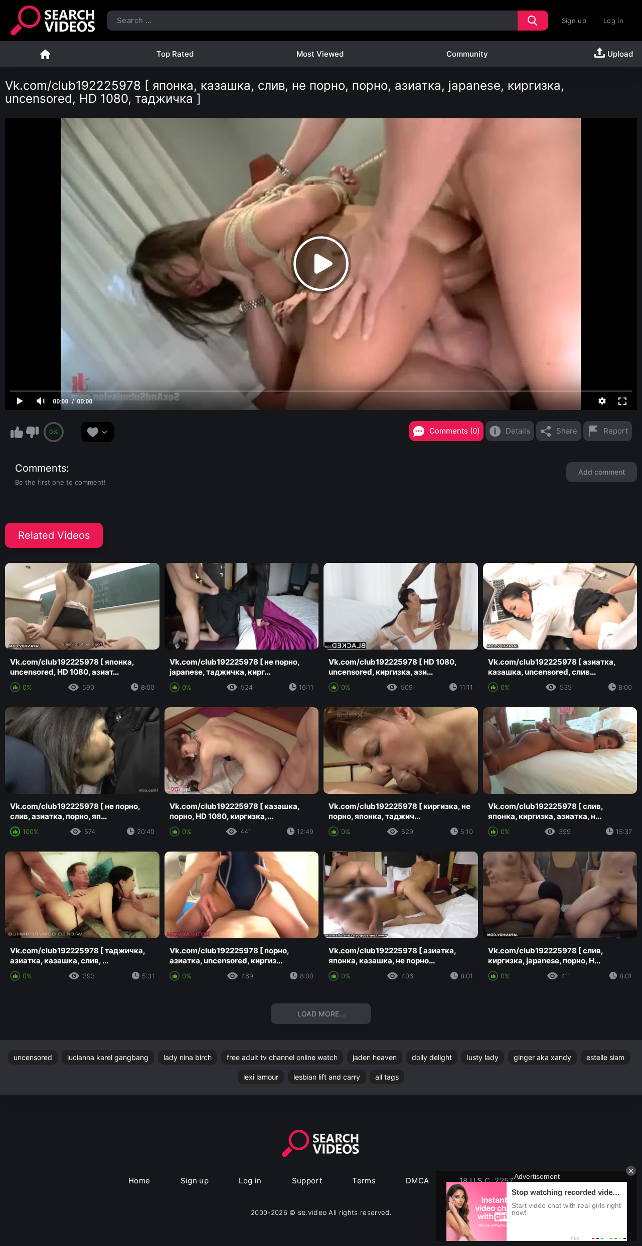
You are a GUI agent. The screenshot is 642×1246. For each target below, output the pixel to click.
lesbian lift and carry (326, 1077)
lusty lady (483, 1057)
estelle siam (605, 1057)
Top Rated (175, 54)
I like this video (16, 432)
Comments (40, 468)
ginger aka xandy (542, 1057)
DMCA (417, 1180)
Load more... (321, 1013)
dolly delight (432, 1057)
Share (566, 431)
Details (518, 431)
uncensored (33, 1057)
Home (45, 54)
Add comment (601, 472)
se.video (312, 1212)
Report (615, 431)
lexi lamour (260, 1077)
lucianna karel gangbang (107, 1057)
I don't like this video (32, 432)
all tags (387, 1077)
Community (467, 54)
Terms (364, 1180)
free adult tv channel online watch (282, 1057)
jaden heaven (375, 1057)
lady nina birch (188, 1057)
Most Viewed (320, 54)
